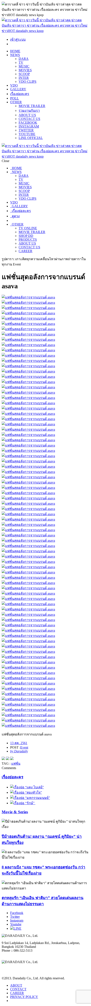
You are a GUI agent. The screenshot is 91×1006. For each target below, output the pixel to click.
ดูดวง (15, 216)
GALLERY (18, 89)
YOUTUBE (27, 134)
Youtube (15, 924)
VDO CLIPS (27, 81)
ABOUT (16, 985)
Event (24, 747)
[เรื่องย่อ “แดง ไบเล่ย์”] (27, 787)
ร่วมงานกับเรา (29, 110)
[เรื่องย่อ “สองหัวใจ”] (26, 792)
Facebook (16, 913)
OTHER (16, 102)
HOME (15, 51)
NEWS (15, 55)
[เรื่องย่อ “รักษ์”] (22, 803)
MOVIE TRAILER (32, 106)
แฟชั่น (15, 763)
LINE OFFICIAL (31, 138)
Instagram (16, 920)
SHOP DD (26, 236)
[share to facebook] (3, 759)
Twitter (15, 916)
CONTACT (18, 989)
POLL (14, 98)
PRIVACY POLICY (24, 997)
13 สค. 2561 (18, 743)
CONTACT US (29, 119)
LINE (17, 928)
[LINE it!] (12, 759)
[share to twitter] (7, 759)
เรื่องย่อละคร (19, 94)
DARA (24, 58)
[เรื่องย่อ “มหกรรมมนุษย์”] (30, 798)
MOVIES (25, 70)
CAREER (25, 251)
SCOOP (24, 74)
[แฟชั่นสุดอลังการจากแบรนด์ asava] (45, 297)
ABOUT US (27, 115)
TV (21, 62)
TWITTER (26, 130)
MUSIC (24, 66)
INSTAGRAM (29, 126)
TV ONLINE (28, 228)
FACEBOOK (28, 122)
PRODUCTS (28, 239)
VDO (14, 85)
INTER (24, 78)
